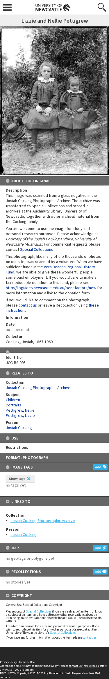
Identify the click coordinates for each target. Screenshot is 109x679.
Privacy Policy (8, 662)
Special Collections (38, 611)
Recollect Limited (59, 673)
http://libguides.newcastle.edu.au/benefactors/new (51, 287)
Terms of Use (27, 662)
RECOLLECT (7, 673)
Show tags (17, 478)
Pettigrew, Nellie (20, 410)
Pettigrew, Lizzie (20, 415)
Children (13, 399)
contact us (90, 637)
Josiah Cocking (23, 534)
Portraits (13, 405)
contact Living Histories (84, 666)
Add (98, 467)
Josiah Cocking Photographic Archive (42, 520)
